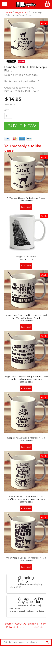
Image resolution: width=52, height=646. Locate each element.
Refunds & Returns (17, 627)
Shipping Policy (37, 623)
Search (9, 623)
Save (23, 62)
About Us (20, 623)
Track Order (37, 627)
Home (9, 12)
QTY (6, 110)
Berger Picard (21, 12)
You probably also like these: (22, 148)
